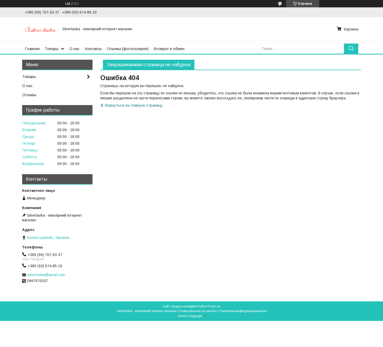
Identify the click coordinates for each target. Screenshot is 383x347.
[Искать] (351, 49)
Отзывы (29, 95)
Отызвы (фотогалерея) (128, 48)
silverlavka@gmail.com (46, 275)
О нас (74, 48)
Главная (32, 48)
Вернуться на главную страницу (134, 105)
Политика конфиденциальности (243, 311)
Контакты (93, 48)
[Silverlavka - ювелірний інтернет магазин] (40, 29)
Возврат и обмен (169, 48)
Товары (51, 48)
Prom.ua (214, 306)
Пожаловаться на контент (198, 311)
